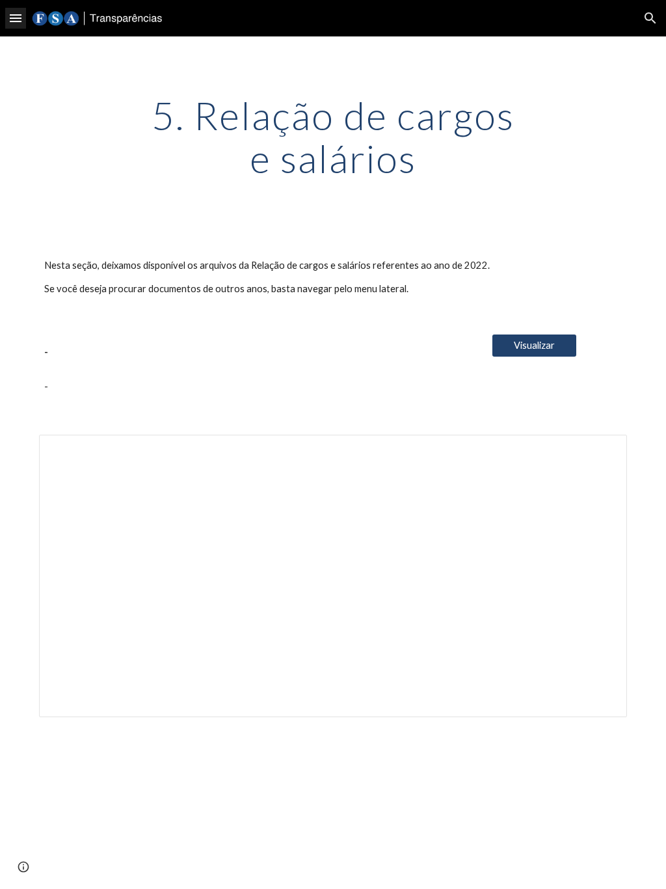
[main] (332, 137)
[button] (15, 18)
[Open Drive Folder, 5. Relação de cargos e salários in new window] (602, 452)
